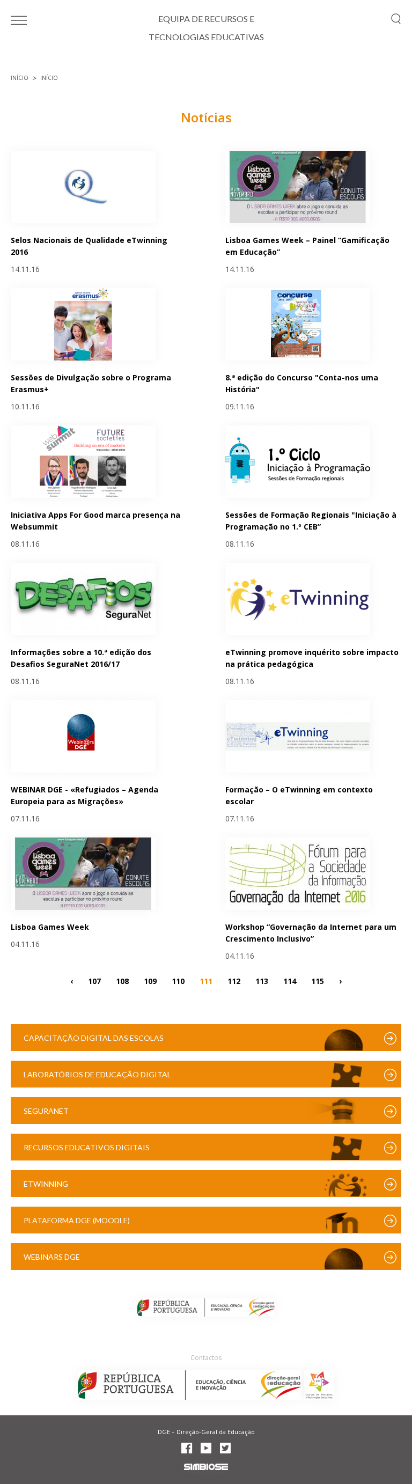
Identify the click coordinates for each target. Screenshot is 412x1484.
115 (317, 980)
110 (178, 980)
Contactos (206, 1357)
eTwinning (46, 1183)
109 (150, 980)
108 (122, 980)
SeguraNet (46, 1110)
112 (233, 980)
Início (19, 78)
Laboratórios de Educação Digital (97, 1074)
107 (94, 980)
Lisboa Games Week (50, 927)
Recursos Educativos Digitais (87, 1147)
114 (289, 980)
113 (261, 980)
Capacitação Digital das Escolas (94, 1037)
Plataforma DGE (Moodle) (77, 1220)
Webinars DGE (52, 1256)
